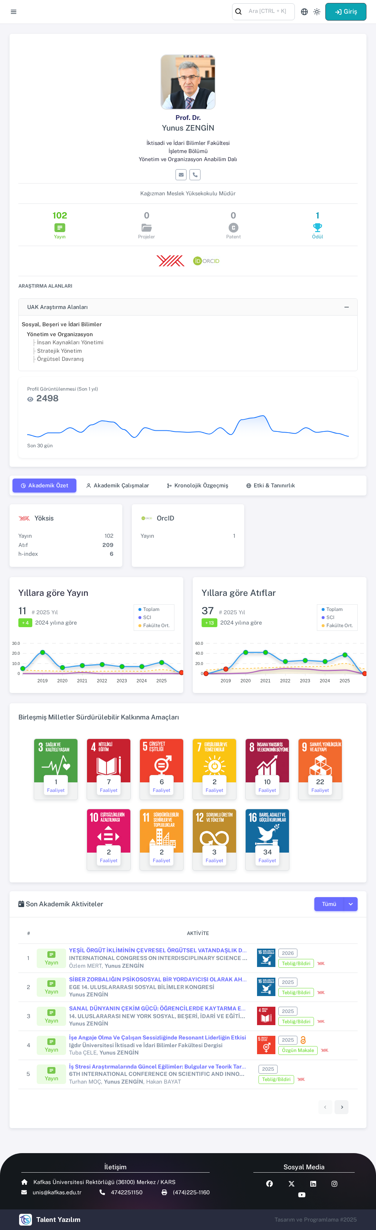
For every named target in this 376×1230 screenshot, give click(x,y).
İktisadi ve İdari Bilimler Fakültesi (188, 143)
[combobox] (263, 11)
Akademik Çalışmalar (121, 485)
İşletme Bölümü (188, 151)
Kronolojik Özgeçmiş (201, 485)
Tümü (329, 904)
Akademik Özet (48, 485)
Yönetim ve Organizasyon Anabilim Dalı (188, 159)
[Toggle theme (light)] (317, 11)
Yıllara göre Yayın (53, 593)
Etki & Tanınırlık (274, 485)
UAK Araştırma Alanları (57, 307)
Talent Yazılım (58, 1219)
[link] (341, 1107)
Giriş (350, 11)
